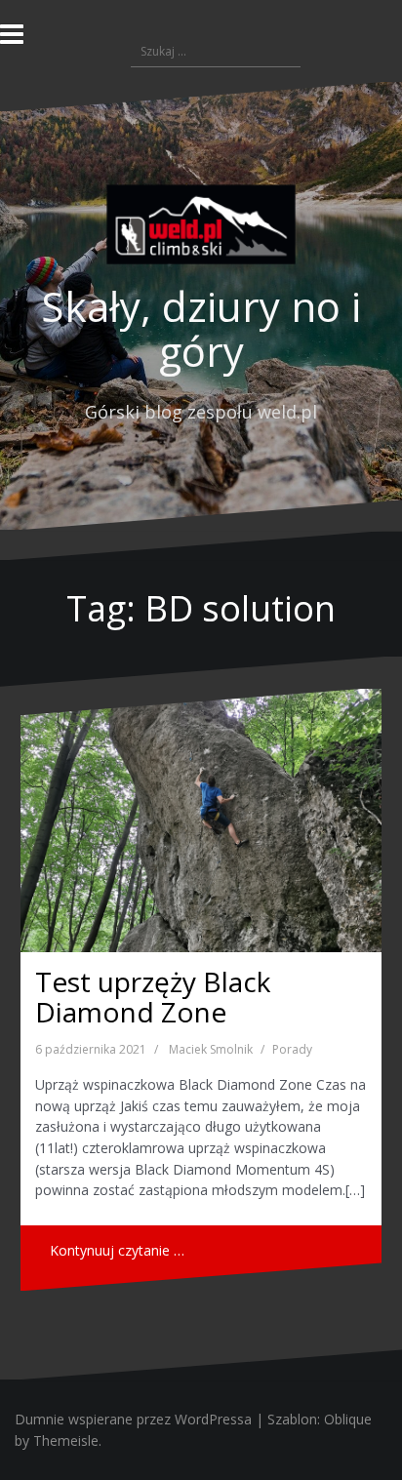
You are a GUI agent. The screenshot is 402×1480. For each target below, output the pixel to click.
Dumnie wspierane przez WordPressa (133, 1419)
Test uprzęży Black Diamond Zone (152, 996)
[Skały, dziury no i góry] (201, 229)
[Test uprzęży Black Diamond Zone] (201, 820)
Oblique (348, 1419)
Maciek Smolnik (211, 1049)
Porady (292, 1049)
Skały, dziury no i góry (201, 328)
